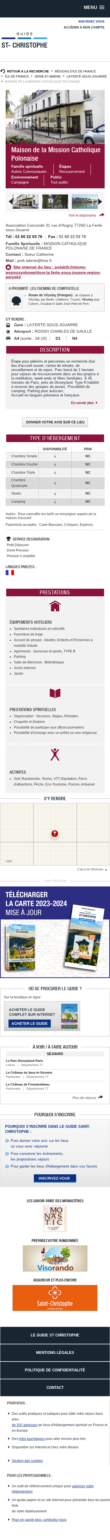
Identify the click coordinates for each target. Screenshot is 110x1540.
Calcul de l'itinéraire (90, 869)
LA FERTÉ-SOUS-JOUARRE (87, 76)
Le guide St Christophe (55, 1335)
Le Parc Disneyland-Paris (24, 1060)
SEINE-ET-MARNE (48, 76)
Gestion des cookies (27, 1461)
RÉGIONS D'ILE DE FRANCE (75, 71)
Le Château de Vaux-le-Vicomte (29, 1072)
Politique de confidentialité (55, 1370)
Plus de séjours (84, 1098)
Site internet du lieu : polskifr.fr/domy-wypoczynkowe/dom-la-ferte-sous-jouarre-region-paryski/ (53, 272)
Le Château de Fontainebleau (28, 1084)
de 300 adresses (25, 1425)
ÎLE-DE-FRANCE (17, 76)
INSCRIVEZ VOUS (91, 21)
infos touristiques (32, 1439)
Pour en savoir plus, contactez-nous (39, 1520)
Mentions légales (55, 1353)
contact (55, 1387)
